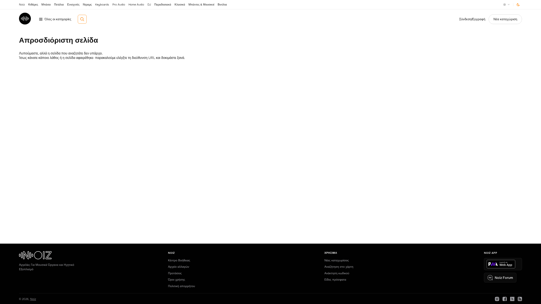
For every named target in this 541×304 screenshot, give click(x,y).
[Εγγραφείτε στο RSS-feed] (520, 299)
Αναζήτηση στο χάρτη (338, 267)
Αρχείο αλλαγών (178, 267)
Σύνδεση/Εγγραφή (472, 19)
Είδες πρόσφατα (335, 279)
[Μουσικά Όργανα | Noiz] (25, 23)
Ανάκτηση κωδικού (336, 273)
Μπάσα (46, 4)
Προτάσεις (175, 273)
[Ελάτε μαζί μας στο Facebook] (505, 299)
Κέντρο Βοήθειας (179, 260)
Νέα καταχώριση (505, 19)
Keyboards (102, 4)
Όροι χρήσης (176, 279)
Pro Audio (118, 4)
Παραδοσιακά (162, 4)
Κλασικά (180, 4)
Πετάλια (59, 4)
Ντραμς (87, 4)
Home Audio (136, 4)
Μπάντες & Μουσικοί (201, 4)
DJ (149, 4)
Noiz (22, 4)
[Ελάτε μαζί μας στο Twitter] (512, 299)
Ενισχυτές (73, 4)
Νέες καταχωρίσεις (336, 260)
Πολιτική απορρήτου (181, 286)
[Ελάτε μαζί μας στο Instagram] (497, 299)
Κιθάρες (33, 4)
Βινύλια (222, 4)
